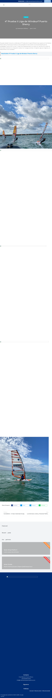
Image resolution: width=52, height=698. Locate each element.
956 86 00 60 (21, 1)
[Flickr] (24, 687)
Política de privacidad (46, 690)
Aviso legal (31, 690)
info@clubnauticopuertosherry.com (33, 1)
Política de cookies (37, 690)
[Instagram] (31, 687)
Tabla (26, 17)
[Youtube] (28, 687)
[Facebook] (21, 687)
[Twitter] (26, 687)
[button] (29, 4)
